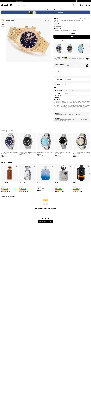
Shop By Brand (4, 9)
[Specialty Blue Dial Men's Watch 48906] (52, 134)
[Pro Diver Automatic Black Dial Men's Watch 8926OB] (70, 134)
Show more (56, 108)
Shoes (72, 9)
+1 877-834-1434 (76, 119)
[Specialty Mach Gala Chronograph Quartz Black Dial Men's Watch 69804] (34, 134)
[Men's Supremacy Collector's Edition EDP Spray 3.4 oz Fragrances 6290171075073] (70, 166)
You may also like (58, 41)
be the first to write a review (45, 221)
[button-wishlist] (86, 5)
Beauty (61, 9)
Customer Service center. (64, 120)
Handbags (33, 9)
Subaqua (12, 14)
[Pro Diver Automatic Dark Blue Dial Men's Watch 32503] (16, 134)
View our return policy (76, 114)
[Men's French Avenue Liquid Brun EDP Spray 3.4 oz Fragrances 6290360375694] (16, 166)
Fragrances (55, 9)
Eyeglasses (48, 9)
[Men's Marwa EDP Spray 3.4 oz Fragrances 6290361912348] (34, 166)
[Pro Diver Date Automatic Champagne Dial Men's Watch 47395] (88, 134)
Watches (21, 9)
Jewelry (27, 9)
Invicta (9, 14)
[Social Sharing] (45, 20)
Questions (11, 196)
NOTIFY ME (72, 36)
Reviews (4, 196)
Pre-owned (79, 9)
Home (2, 14)
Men (11, 9)
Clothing (67, 9)
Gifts (85, 9)
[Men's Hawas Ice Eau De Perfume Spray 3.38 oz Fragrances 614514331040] (52, 166)
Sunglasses (40, 9)
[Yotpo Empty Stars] (81, 18)
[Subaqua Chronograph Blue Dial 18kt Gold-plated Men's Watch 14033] (48, 20)
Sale (89, 9)
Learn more (63, 59)
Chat (85, 119)
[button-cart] (89, 5)
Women (15, 9)
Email (82, 119)
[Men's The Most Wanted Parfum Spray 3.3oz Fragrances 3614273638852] (88, 166)
